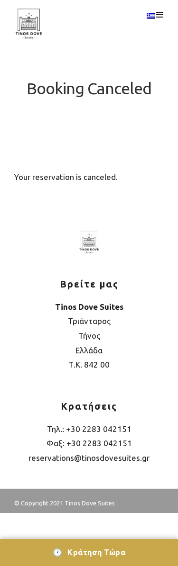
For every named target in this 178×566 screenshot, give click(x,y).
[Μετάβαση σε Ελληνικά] (151, 16)
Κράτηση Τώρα (89, 552)
